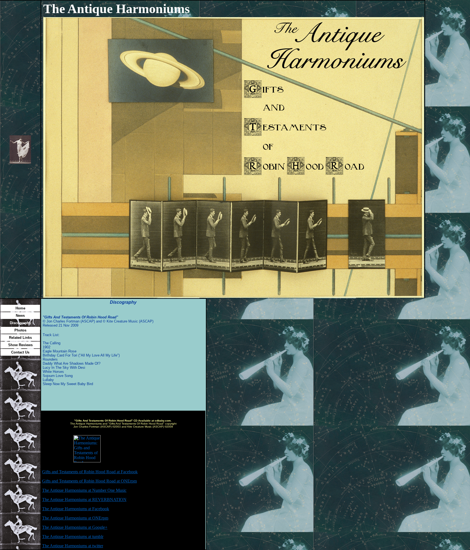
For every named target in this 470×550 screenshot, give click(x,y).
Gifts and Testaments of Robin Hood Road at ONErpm (89, 481)
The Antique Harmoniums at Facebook (75, 508)
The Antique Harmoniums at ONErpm (75, 518)
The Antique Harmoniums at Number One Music (84, 490)
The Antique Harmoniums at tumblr (72, 536)
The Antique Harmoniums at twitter (72, 545)
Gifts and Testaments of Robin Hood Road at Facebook (90, 471)
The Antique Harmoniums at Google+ (74, 527)
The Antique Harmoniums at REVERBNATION (84, 499)
